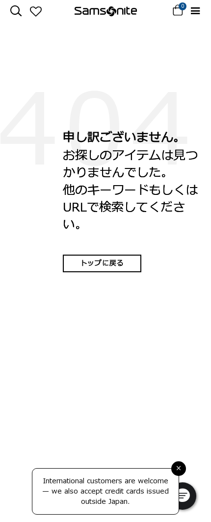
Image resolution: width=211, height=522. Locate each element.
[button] (182, 496)
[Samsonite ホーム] (106, 11)
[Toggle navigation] (195, 11)
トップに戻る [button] (102, 263)
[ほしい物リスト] (35, 11)
